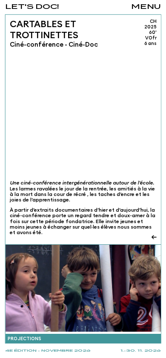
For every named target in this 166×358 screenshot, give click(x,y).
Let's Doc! (32, 7)
